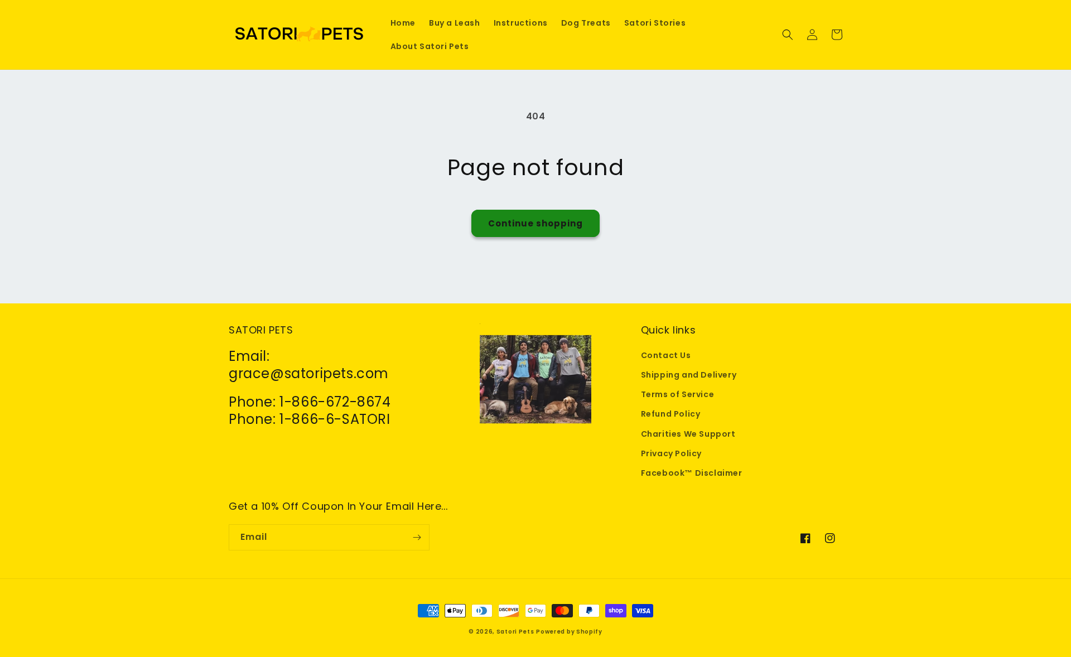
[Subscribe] (416, 537)
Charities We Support (688, 433)
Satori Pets (515, 631)
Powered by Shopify (569, 631)
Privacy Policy (671, 453)
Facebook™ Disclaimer (691, 473)
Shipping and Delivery (689, 374)
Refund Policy (671, 413)
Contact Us (666, 355)
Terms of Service (678, 394)
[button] (787, 34)
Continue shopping (535, 223)
